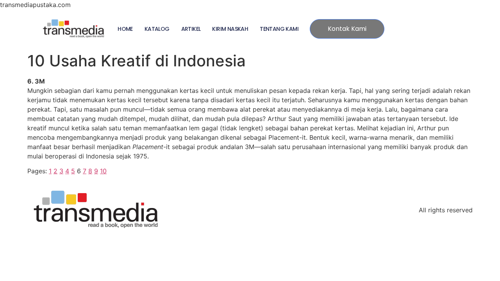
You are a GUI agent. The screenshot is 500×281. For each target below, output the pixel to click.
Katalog (157, 29)
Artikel (191, 29)
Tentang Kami (279, 29)
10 (103, 171)
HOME (125, 29)
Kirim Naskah (230, 29)
